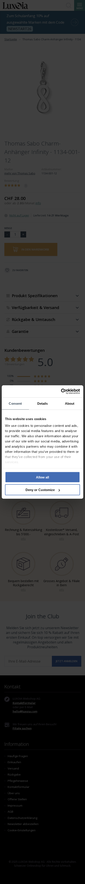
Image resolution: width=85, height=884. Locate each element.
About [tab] (70, 403)
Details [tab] (42, 403)
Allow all (42, 477)
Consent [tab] (15, 403)
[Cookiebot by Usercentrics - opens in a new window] (61, 391)
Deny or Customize (40, 490)
